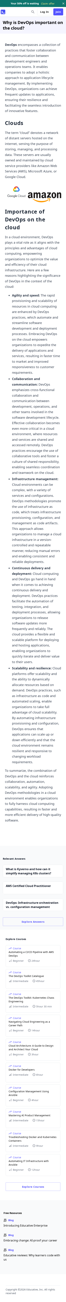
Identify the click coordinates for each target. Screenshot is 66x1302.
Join (58, 11)
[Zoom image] (33, 192)
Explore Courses (33, 1186)
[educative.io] (3, 12)
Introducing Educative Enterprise (26, 1225)
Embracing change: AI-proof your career (30, 1240)
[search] (33, 12)
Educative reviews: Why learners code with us (32, 1257)
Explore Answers (33, 921)
